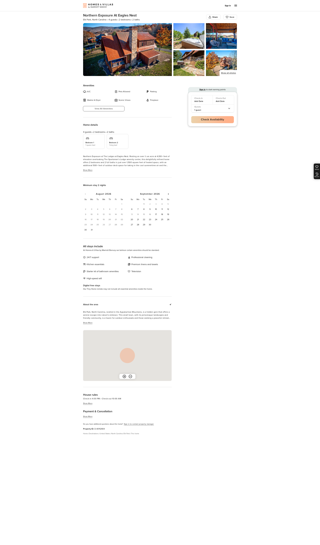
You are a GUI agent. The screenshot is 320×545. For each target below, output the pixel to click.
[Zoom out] (130, 376)
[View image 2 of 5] (188, 36)
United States (105, 434)
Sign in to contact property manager (139, 424)
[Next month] (168, 194)
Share (215, 17)
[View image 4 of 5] (188, 63)
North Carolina (116, 434)
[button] (85, 229)
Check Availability (212, 119)
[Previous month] (85, 194)
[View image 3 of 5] (221, 36)
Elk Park (127, 434)
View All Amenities (104, 108)
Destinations (94, 434)
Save (232, 17)
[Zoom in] (124, 376)
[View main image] (127, 49)
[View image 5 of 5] (221, 63)
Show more (88, 170)
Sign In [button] (228, 5)
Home (85, 434)
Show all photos (228, 73)
